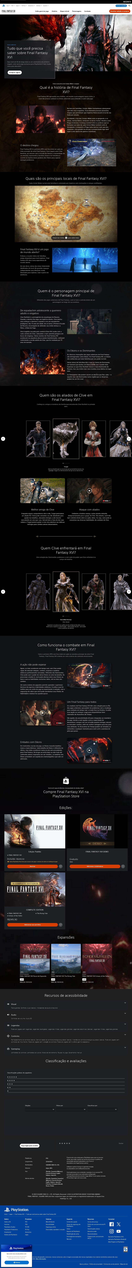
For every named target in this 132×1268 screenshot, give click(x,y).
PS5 (12, 5)
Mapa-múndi (64, 11)
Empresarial (7, 1232)
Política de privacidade (96, 1264)
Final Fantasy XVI (19, 1214)
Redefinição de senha (73, 1234)
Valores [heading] (48, 1219)
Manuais (69, 1239)
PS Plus (23, 5)
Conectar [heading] (111, 1219)
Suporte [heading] (69, 1219)
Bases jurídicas (84, 1264)
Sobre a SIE (7, 1222)
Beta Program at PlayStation (116, 1242)
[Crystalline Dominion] (67, 217)
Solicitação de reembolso (74, 1236)
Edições (27, 1105)
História (54, 11)
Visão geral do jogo (42, 11)
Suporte (45, 5)
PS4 (26, 1224)
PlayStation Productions (11, 1229)
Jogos (17, 5)
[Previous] (3, 439)
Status (68, 1229)
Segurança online (51, 1227)
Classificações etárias (94, 1229)
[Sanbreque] (63, 200)
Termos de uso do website (111, 1264)
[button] (14, 72)
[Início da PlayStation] (3, 6)
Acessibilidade (50, 1224)
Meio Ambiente (50, 1222)
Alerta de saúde (92, 1231)
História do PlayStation (10, 1235)
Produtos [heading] (28, 1219)
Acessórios (30, 5)
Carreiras (6, 1224)
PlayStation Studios (9, 1227)
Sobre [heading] (6, 1219)
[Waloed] (86, 201)
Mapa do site (124, 1264)
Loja (7, 5)
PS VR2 (27, 1227)
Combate (87, 11)
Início (5, 1214)
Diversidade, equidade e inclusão (55, 1229)
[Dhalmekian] (47, 226)
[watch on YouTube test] (59, 500)
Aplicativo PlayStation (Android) (117, 1239)
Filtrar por (59, 1105)
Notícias (38, 5)
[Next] (129, 439)
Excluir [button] (121, 1143)
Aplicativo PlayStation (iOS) (116, 1237)
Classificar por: (93, 1105)
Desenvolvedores (92, 1234)
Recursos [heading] (91, 1219)
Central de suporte (72, 1222)
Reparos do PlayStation (73, 1231)
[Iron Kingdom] (34, 215)
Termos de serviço (93, 1222)
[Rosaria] (40, 215)
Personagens (76, 11)
